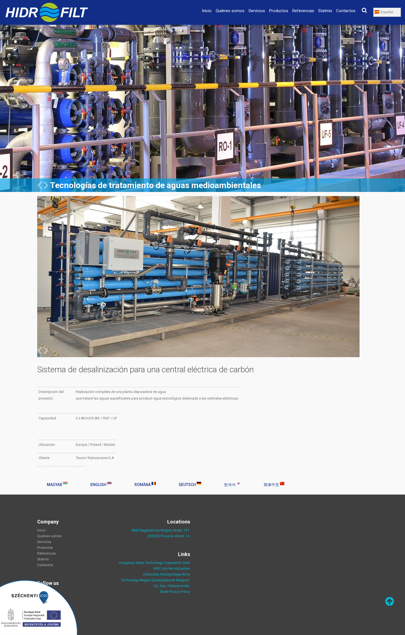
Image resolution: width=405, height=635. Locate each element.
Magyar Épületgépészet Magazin (164, 580)
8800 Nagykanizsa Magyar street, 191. (160, 530)
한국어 (230, 484)
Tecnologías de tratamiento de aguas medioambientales (155, 185)
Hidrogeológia (170, 574)
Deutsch (188, 484)
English (98, 484)
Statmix (325, 10)
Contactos (345, 10)
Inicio (207, 10)
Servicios (257, 10)
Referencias (303, 10)
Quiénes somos (230, 10)
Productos (278, 10)
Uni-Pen (167, 569)
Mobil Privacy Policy (175, 592)
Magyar (55, 484)
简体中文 (272, 484)
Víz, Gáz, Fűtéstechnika (171, 586)
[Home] (47, 6)
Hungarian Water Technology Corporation (150, 563)
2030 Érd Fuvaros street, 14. (168, 536)
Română (143, 484)
